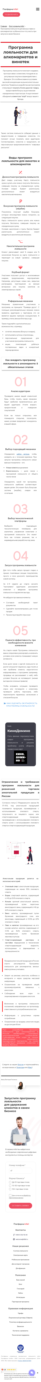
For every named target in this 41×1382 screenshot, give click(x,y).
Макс (30, 1067)
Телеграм (20, 1067)
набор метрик (23, 454)
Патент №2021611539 (24, 1360)
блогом (21, 1064)
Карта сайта (4, 1365)
